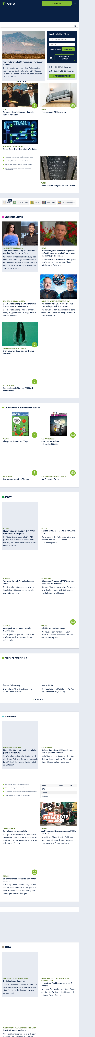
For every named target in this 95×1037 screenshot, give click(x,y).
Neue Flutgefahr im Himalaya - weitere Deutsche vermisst (20, 161)
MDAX (44, 793)
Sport (8, 497)
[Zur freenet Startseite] (7, 3)
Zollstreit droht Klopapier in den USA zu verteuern (18, 789)
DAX (43, 790)
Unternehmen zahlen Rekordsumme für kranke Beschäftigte (20, 792)
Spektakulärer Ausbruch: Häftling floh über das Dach (19, 164)
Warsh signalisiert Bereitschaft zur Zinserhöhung (17, 796)
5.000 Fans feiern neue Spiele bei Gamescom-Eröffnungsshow (21, 1034)
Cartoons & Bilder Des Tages (22, 407)
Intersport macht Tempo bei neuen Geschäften (17, 785)
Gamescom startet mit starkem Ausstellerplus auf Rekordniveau (21, 1031)
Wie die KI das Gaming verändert (13, 1027)
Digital (8, 922)
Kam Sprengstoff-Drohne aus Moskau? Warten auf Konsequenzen (18, 168)
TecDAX (45, 797)
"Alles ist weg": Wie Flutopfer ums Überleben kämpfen (19, 157)
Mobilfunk (56, 3)
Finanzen (10, 717)
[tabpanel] (23, 56)
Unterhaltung (13, 216)
